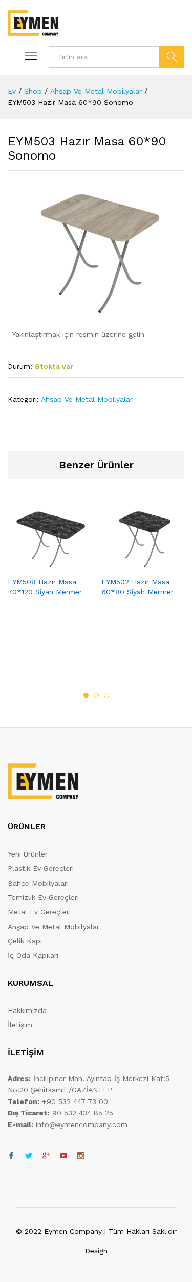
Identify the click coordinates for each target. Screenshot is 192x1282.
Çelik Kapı (25, 941)
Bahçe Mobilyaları (38, 883)
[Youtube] (63, 1156)
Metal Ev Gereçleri (39, 912)
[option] (49, 559)
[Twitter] (28, 1156)
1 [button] (86, 695)
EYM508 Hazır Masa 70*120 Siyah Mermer (45, 586)
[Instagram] (81, 1156)
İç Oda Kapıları (33, 955)
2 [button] (96, 695)
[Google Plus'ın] (46, 1156)
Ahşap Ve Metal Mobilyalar (87, 399)
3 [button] (106, 695)
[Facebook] (11, 1156)
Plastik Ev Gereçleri (41, 868)
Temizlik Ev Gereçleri (43, 897)
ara (171, 57)
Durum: (20, 366)
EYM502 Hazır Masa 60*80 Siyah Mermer (137, 586)
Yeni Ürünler (28, 854)
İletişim (20, 1025)
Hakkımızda (27, 1010)
